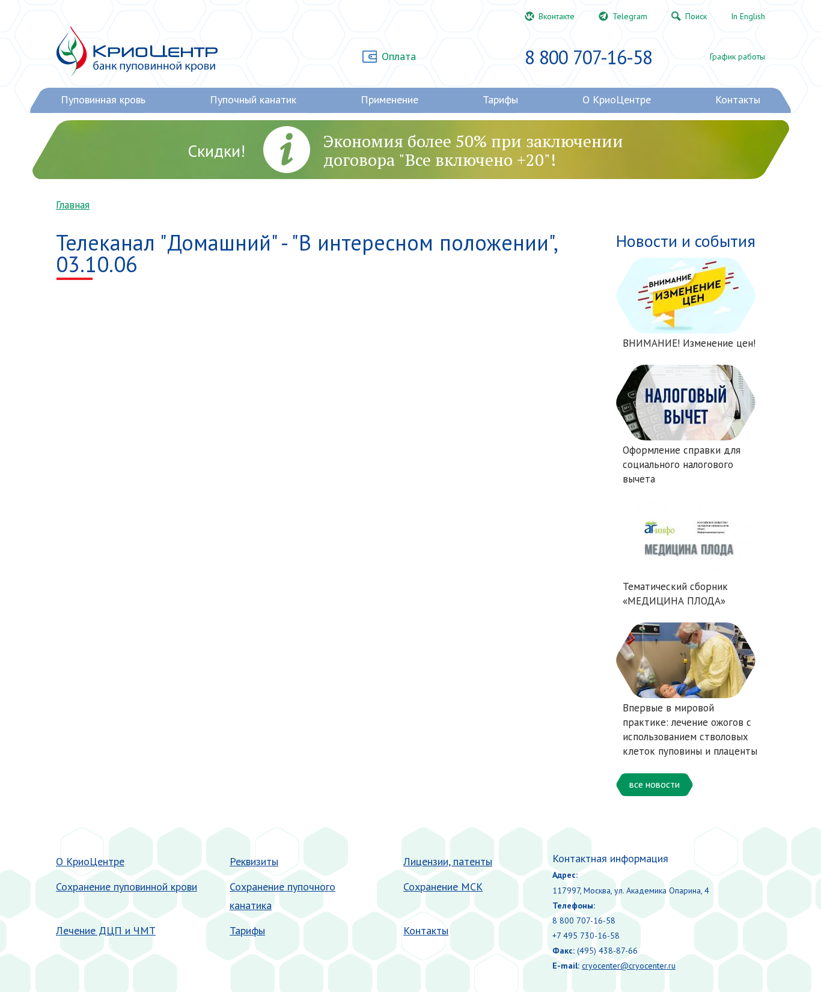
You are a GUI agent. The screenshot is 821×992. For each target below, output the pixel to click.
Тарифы (247, 930)
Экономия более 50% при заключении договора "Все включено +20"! (473, 150)
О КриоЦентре (90, 861)
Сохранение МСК (443, 886)
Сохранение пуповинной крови (126, 886)
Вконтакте (557, 16)
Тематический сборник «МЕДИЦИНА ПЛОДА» (675, 593)
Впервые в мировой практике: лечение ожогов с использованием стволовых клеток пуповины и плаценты (690, 729)
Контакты (425, 930)
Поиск (696, 16)
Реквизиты (254, 861)
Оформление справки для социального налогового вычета (681, 464)
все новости (654, 784)
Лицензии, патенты (447, 861)
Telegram (629, 16)
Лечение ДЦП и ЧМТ (106, 930)
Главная (73, 204)
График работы (737, 56)
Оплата (399, 56)
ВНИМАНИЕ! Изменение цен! (689, 343)
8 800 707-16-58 (588, 57)
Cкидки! (216, 150)
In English (748, 16)
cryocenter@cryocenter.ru (629, 965)
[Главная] (137, 51)
